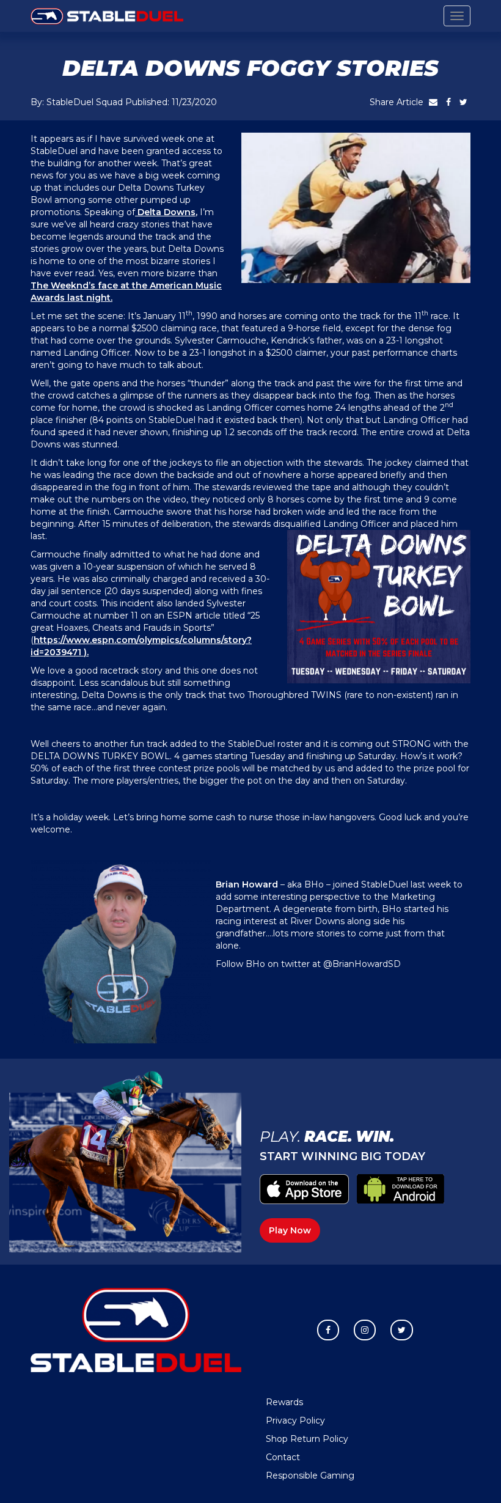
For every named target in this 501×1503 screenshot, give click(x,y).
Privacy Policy (295, 1420)
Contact (283, 1457)
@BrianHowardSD (362, 963)
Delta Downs (165, 212)
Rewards (284, 1402)
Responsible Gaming (310, 1475)
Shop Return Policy (307, 1438)
